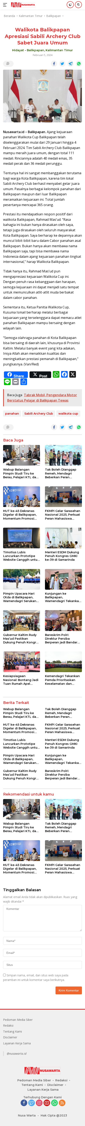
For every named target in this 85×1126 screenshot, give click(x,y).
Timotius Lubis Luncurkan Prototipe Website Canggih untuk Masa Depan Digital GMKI (21, 556)
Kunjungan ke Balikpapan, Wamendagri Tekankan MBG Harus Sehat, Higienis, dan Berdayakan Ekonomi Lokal (63, 597)
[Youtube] (47, 1103)
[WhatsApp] (54, 1103)
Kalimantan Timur (59, 50)
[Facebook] (24, 1103)
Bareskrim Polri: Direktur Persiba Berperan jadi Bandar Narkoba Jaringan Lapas (61, 638)
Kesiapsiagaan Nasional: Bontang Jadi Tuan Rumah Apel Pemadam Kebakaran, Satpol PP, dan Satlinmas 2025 (20, 680)
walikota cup (68, 413)
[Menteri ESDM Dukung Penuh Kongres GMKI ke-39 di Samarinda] (63, 538)
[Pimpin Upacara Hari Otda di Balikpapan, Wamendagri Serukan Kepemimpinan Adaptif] (21, 579)
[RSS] (62, 1103)
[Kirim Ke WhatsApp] (79, 64)
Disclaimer (10, 1037)
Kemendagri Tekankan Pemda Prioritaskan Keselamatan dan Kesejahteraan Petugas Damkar (62, 680)
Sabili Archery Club (38, 413)
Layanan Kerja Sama (17, 1043)
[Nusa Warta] (22, 5)
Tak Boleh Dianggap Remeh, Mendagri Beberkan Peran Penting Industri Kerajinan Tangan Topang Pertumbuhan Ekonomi (62, 473)
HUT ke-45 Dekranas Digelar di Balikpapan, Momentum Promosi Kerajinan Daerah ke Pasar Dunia (20, 514)
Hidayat (18, 50)
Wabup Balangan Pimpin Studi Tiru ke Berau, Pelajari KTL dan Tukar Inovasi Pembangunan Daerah (20, 473)
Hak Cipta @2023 (54, 1115)
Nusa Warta (27, 1115)
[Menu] (6, 4)
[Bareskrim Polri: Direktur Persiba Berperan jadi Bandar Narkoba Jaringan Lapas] (63, 620)
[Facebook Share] (54, 64)
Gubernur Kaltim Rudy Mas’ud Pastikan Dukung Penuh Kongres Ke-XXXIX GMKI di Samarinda (21, 638)
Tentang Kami (12, 1031)
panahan (12, 413)
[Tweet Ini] (62, 64)
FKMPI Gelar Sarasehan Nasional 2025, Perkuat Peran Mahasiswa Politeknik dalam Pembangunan (62, 514)
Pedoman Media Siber (18, 1020)
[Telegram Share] (70, 64)
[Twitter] (31, 1103)
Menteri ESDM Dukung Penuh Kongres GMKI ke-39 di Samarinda (62, 556)
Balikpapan (35, 50)
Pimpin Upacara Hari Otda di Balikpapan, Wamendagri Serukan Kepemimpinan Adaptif (21, 597)
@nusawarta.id (16, 1054)
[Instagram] (39, 1103)
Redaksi (8, 1025)
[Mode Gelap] (70, 4)
